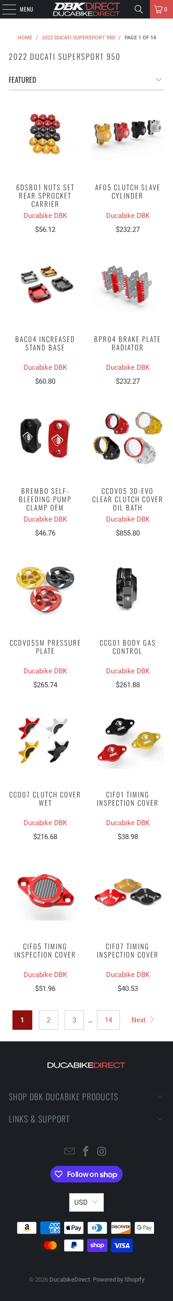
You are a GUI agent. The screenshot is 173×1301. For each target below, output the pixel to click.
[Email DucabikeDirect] (70, 1152)
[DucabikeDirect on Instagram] (102, 1152)
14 (108, 1020)
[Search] (139, 9)
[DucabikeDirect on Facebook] (86, 1152)
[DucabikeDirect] (86, 9)
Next (139, 1020)
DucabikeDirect (69, 1279)
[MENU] (4, 9)
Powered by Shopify (118, 1279)
